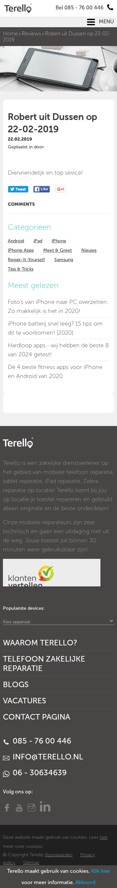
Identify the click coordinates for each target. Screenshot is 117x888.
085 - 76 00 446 (41, 740)
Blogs (16, 684)
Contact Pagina (36, 716)
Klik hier (100, 871)
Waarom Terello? (40, 642)
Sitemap (31, 862)
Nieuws (89, 250)
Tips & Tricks (20, 269)
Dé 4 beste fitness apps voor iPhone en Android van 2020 (55, 371)
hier (104, 837)
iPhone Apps (21, 250)
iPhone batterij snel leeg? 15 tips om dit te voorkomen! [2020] (55, 328)
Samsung (63, 259)
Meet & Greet (57, 250)
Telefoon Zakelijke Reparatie (44, 663)
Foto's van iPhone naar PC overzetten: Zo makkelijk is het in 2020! (58, 306)
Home (10, 33)
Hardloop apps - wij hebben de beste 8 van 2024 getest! (58, 350)
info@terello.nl (47, 756)
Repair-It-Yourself (26, 259)
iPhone (59, 241)
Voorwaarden (58, 855)
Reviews (31, 33)
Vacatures (24, 700)
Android (16, 241)
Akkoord (85, 882)
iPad (37, 241)
